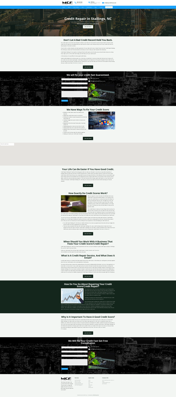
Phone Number (63, 86)
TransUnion (97, 250)
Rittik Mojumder (96, 395)
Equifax (86, 250)
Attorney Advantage (78, 382)
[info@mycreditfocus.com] (103, 3)
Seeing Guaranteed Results (79, 383)
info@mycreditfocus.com (110, 2)
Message (62, 90)
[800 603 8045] (75, 2)
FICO (62, 328)
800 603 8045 (79, 2)
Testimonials (89, 7)
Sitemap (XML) (90, 387)
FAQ (82, 7)
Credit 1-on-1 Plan (77, 381)
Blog (95, 7)
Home (64, 7)
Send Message (64, 100)
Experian (90, 250)
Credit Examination (78, 380)
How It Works (76, 7)
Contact (101, 7)
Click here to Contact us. (78, 62)
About (69, 7)
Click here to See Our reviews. (100, 327)
